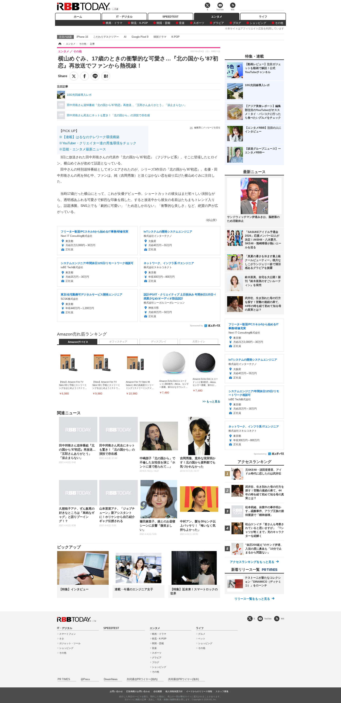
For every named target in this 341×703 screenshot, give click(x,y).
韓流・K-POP (139, 22)
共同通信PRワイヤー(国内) (142, 679)
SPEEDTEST (170, 16)
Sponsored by (196, 325)
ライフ (263, 16)
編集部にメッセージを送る (207, 127)
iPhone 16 (82, 36)
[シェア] (84, 76)
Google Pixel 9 (140, 36)
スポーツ (198, 22)
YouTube (268, 619)
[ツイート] (73, 76)
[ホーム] (59, 43)
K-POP (175, 36)
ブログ (237, 22)
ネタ (61, 638)
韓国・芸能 (163, 22)
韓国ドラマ (160, 36)
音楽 (182, 22)
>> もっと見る (211, 401)
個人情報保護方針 (174, 691)
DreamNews (111, 679)
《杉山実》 (211, 220)
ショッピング (258, 22)
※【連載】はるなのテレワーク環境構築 (89, 137)
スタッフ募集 (222, 691)
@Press (85, 679)
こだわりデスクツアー (106, 36)
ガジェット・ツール (70, 643)
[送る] (95, 76)
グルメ (201, 634)
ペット (201, 638)
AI (125, 36)
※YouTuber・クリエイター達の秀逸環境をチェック (97, 143)
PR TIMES (64, 679)
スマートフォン (67, 634)
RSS (282, 619)
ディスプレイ (158, 341)
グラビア (218, 22)
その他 (279, 22)
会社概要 (157, 691)
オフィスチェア (118, 341)
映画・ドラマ (114, 22)
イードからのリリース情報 (199, 691)
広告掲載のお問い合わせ (138, 691)
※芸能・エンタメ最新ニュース (82, 149)
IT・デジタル (124, 16)
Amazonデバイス (78, 342)
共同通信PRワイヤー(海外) (183, 679)
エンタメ (216, 16)
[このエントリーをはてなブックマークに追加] (105, 76)
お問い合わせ (116, 691)
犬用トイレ (198, 341)
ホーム (78, 16)
